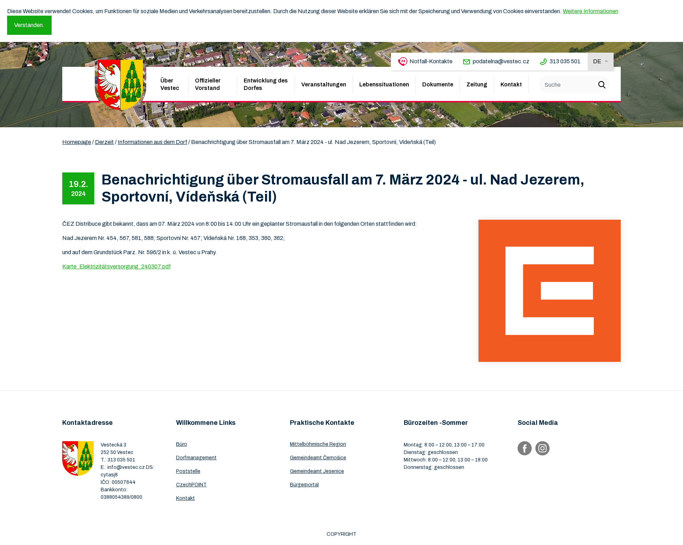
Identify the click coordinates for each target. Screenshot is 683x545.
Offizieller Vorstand (208, 84)
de (597, 61)
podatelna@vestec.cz (501, 61)
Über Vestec (169, 84)
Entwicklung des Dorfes (266, 84)
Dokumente (437, 84)
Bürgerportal (304, 484)
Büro (181, 444)
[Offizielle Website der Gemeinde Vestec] (120, 85)
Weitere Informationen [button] (590, 11)
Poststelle (188, 471)
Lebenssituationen (384, 84)
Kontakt (511, 84)
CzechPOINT (191, 484)
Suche (602, 84)
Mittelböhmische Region (318, 444)
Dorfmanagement (196, 457)
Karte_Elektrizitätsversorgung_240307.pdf (116, 266)
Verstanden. (29, 25)
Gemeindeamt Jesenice (317, 471)
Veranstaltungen (323, 84)
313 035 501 (565, 61)
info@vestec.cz (126, 467)
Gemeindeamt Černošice (318, 457)
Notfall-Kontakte (430, 61)
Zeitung (476, 84)
